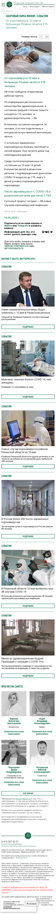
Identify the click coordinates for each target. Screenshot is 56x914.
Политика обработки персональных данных (18, 846)
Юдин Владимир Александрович (42, 721)
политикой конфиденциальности (11, 907)
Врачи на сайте (12, 686)
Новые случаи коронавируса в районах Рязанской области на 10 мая (24, 451)
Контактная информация (11, 844)
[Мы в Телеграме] (51, 234)
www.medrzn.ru (23, 799)
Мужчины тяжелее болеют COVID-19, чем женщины (26, 381)
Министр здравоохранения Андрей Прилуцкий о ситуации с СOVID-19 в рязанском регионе (22, 661)
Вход (25, 6)
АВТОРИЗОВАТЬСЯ (13, 248)
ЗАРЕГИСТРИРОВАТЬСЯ (16, 246)
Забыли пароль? (48, 6)
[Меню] (3, 4)
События (6, 266)
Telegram (22, 225)
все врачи (28, 793)
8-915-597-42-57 (10, 841)
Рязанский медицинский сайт (29, 3)
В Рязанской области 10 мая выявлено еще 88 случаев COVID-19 (27, 590)
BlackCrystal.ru (21, 858)
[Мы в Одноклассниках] (48, 234)
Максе (8, 225)
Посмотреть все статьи (14, 731)
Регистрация (34, 6)
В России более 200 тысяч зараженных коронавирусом (25, 520)
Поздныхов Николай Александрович (42, 769)
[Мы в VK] (46, 234)
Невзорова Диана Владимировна (13, 769)
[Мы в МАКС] (43, 234)
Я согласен (31, 904)
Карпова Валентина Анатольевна (14, 721)
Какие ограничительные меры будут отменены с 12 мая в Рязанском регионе (25, 311)
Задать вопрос (14, 734)
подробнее (28, 327)
